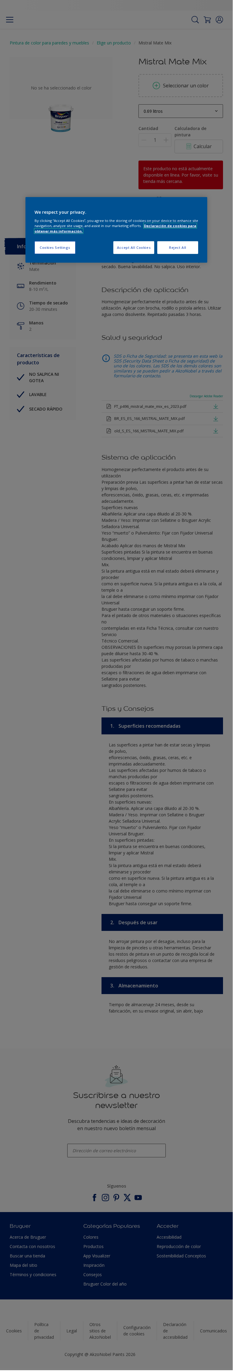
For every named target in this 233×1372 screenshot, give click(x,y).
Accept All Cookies (134, 247)
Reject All (177, 247)
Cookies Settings (55, 247)
